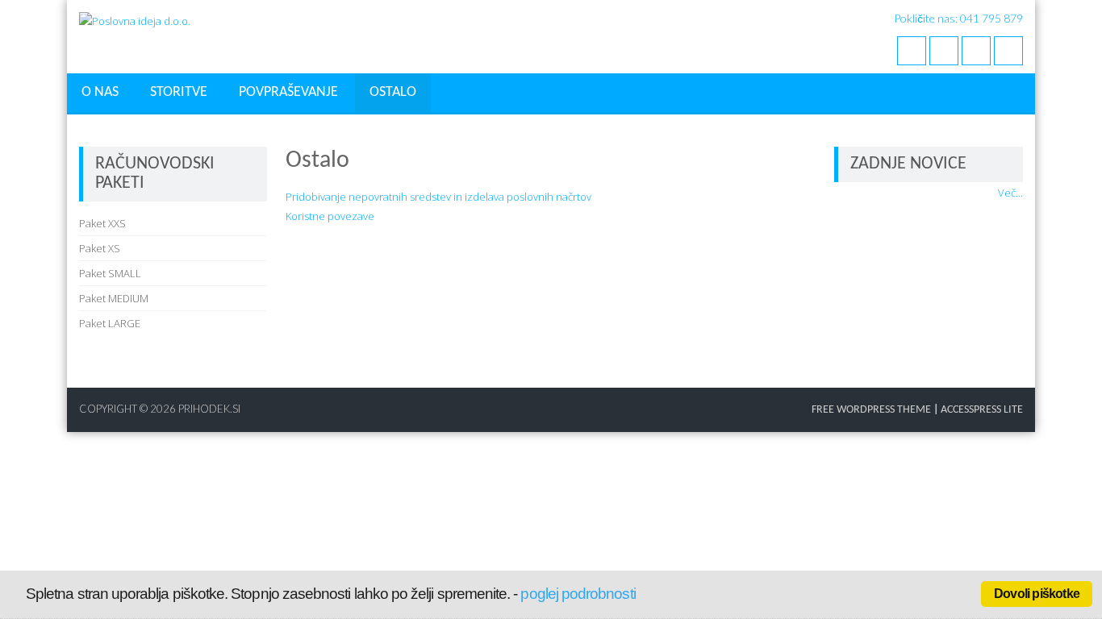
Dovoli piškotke (1036, 593)
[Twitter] (943, 50)
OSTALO (392, 92)
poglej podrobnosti (577, 593)
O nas (100, 92)
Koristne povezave (330, 216)
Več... (1010, 192)
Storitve (178, 92)
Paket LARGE (109, 323)
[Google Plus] (976, 50)
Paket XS (99, 248)
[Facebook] (911, 50)
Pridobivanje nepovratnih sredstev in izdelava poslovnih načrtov (438, 196)
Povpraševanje (288, 92)
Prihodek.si (209, 408)
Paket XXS (102, 223)
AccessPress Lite (982, 410)
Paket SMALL (110, 273)
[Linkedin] (1008, 50)
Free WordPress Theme (871, 410)
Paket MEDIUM (113, 298)
